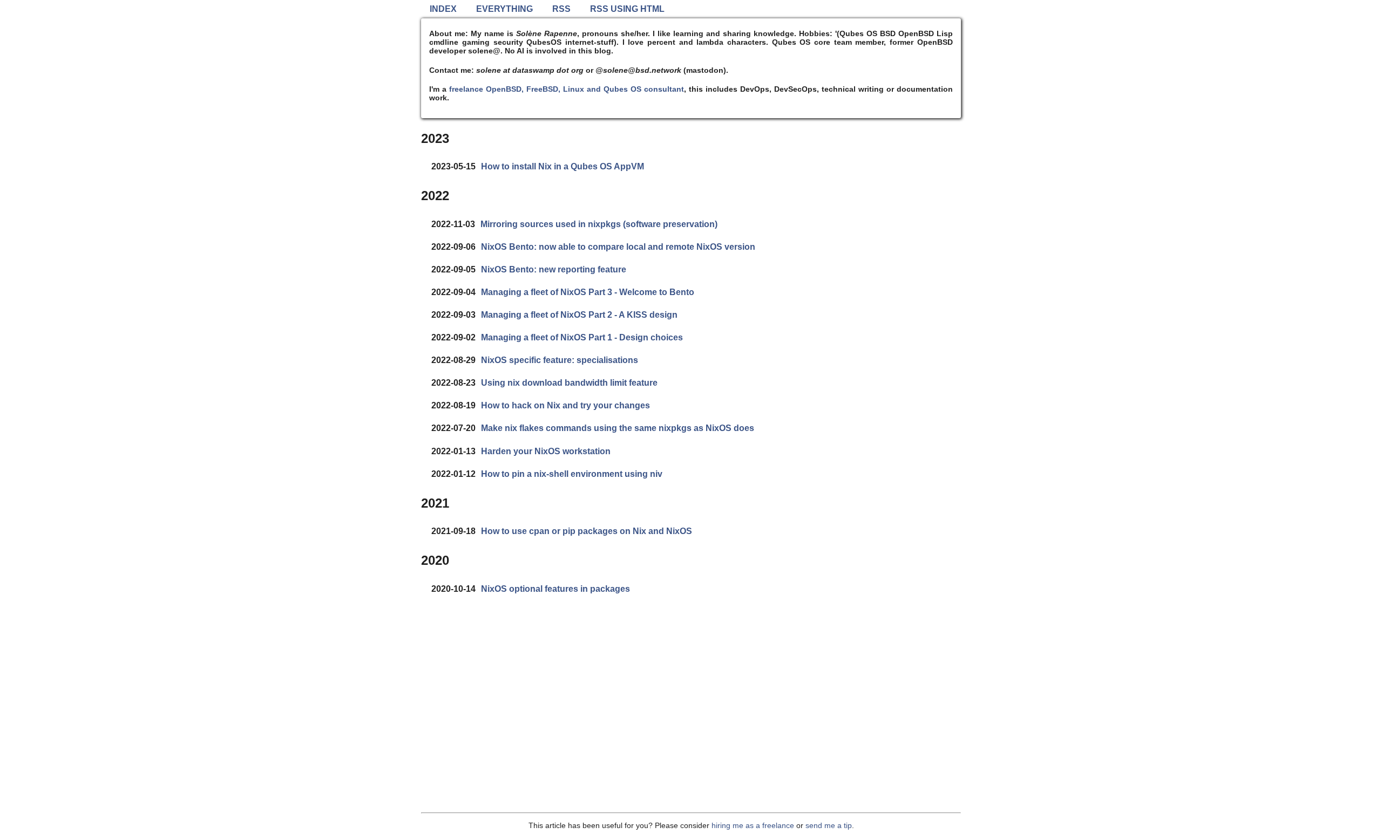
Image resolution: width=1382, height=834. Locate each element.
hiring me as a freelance (753, 825)
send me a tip (828, 825)
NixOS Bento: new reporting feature (553, 269)
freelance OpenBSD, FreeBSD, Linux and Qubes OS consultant (566, 89)
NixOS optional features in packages (555, 588)
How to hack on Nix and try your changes (565, 405)
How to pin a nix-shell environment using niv (571, 473)
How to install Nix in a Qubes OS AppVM (562, 166)
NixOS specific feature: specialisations (559, 360)
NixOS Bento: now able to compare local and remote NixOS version (618, 246)
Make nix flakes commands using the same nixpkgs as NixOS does (617, 428)
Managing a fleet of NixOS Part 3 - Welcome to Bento (587, 292)
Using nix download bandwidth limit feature (569, 382)
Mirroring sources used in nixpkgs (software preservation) (598, 224)
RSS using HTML (627, 8)
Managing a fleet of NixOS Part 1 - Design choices (582, 337)
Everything (504, 8)
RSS (561, 8)
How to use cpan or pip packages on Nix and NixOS (586, 531)
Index (443, 8)
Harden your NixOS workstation (546, 451)
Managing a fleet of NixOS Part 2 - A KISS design (579, 314)
